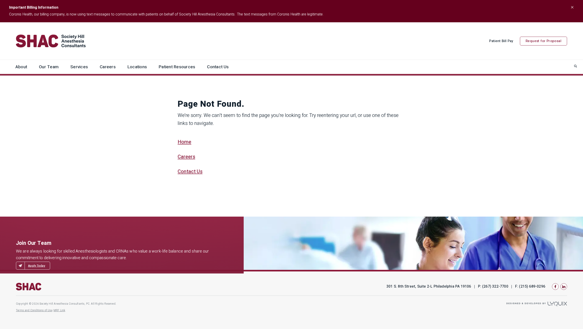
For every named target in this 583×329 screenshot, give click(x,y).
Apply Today (36, 265)
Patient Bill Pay (501, 40)
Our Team (49, 67)
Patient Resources (177, 67)
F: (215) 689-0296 (530, 286)
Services (79, 67)
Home (184, 142)
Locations (137, 67)
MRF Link (59, 310)
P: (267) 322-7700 (493, 286)
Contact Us (218, 67)
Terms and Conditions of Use (34, 310)
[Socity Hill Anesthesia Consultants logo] (28, 287)
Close (572, 7)
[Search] (576, 66)
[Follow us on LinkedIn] (564, 286)
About (21, 67)
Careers (108, 67)
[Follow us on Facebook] (555, 286)
